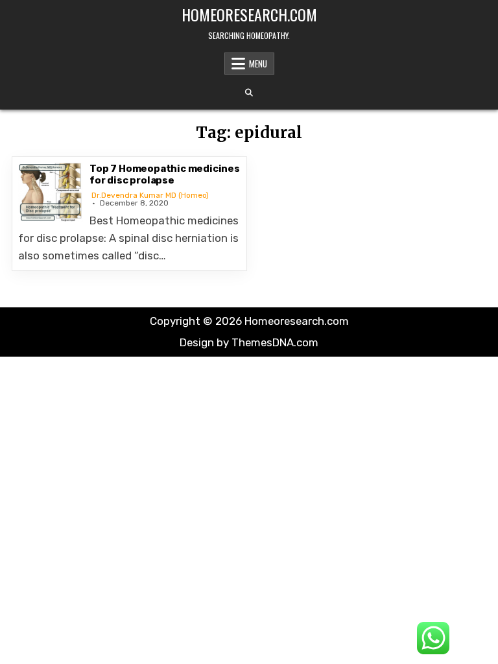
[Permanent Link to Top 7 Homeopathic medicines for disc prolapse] (50, 192)
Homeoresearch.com (249, 14)
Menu (258, 63)
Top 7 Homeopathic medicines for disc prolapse (164, 174)
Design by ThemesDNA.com (249, 342)
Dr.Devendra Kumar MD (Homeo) (150, 195)
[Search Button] (249, 92)
